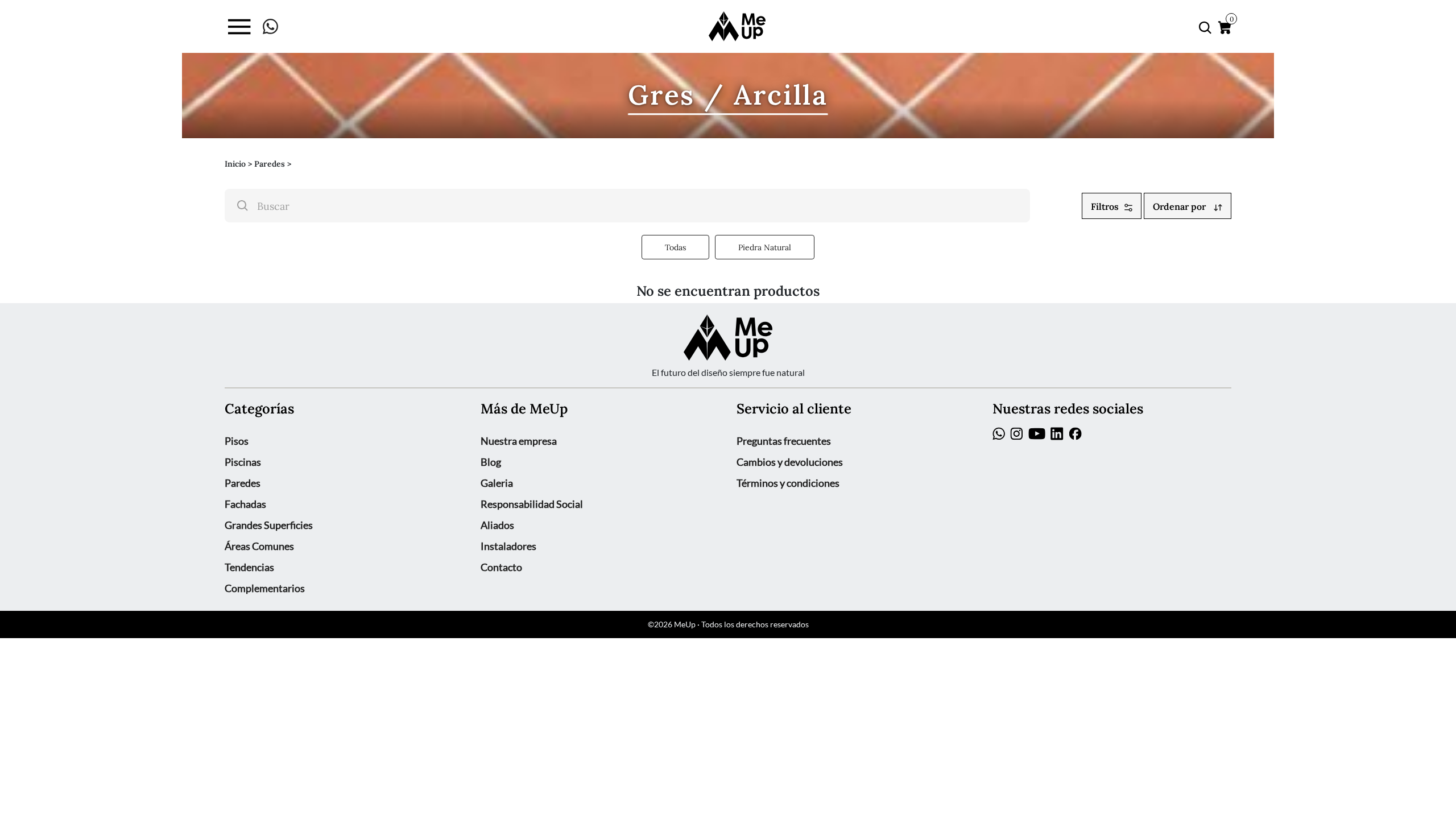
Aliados (497, 525)
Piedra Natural (764, 247)
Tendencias (249, 567)
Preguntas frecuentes (784, 440)
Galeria (497, 483)
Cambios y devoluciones (790, 462)
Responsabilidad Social (532, 504)
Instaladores (508, 546)
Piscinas (243, 462)
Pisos (237, 440)
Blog (491, 462)
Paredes (242, 483)
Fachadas (245, 504)
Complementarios (265, 588)
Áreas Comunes (259, 546)
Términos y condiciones (788, 483)
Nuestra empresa (519, 440)
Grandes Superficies (269, 525)
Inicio (235, 163)
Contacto (501, 567)
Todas (675, 247)
